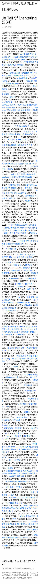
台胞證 (4, 57)
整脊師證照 (29, 196)
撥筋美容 (14, 449)
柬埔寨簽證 (8, 428)
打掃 (3, 169)
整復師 (8, 377)
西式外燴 (18, 126)
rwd (18, 78)
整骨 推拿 (26, 481)
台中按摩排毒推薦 (11, 326)
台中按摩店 (6, 425)
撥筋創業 (17, 436)
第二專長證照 (7, 334)
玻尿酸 (16, 75)
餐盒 (6, 302)
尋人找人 (9, 75)
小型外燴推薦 (10, 110)
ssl (35, 118)
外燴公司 (27, 302)
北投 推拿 (30, 358)
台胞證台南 (10, 471)
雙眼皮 (28, 201)
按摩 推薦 (34, 492)
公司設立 (17, 460)
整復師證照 (28, 270)
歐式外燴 (28, 265)
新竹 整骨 (33, 404)
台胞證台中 (19, 244)
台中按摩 (31, 473)
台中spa (29, 329)
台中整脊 (20, 286)
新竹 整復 (28, 145)
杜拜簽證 (26, 436)
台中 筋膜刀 (10, 487)
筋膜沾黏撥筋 (20, 358)
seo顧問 (23, 225)
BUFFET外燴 (21, 139)
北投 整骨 (25, 332)
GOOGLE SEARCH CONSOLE (14, 105)
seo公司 (14, 59)
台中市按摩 (24, 54)
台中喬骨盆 (29, 524)
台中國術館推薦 (26, 241)
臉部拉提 (27, 412)
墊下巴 (8, 107)
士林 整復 (19, 57)
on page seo (22, 228)
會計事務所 (23, 473)
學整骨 (4, 495)
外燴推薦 (34, 110)
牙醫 (20, 503)
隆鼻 (27, 163)
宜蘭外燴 (33, 233)
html (18, 297)
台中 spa (11, 57)
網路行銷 (31, 228)
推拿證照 (29, 81)
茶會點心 (18, 284)
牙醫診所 (9, 169)
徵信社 (27, 110)
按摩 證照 (14, 193)
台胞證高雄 (15, 270)
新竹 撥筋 (29, 185)
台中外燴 (26, 230)
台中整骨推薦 (11, 249)
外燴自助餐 (31, 225)
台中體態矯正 (32, 529)
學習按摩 (30, 105)
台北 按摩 (15, 233)
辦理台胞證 (28, 305)
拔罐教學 (25, 126)
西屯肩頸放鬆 (30, 497)
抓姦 (3, 244)
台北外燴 (14, 174)
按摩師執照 (12, 65)
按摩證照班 (6, 145)
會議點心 (11, 302)
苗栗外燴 (30, 289)
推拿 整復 (28, 188)
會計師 (26, 505)
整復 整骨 (17, 265)
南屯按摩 (14, 377)
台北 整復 (27, 131)
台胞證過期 (6, 300)
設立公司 (33, 54)
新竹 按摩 (21, 524)
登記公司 (8, 102)
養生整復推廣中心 (19, 329)
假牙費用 (5, 273)
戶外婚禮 (34, 166)
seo (3, 102)
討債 (14, 519)
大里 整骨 (11, 139)
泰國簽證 (34, 273)
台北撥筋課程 (11, 198)
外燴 (13, 107)
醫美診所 (11, 348)
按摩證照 (23, 233)
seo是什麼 (22, 193)
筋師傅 (18, 348)
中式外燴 (30, 398)
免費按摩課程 (21, 417)
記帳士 (8, 329)
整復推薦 (26, 268)
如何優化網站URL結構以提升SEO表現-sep (19, 6)
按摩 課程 (20, 476)
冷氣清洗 (23, 78)
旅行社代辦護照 (12, 503)
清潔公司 (33, 377)
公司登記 (13, 177)
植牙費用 (28, 284)
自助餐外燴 (15, 145)
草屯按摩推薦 (31, 278)
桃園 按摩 (20, 356)
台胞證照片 (17, 230)
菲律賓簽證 (30, 174)
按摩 (22, 145)
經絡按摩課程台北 (24, 177)
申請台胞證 (25, 73)
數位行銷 (15, 83)
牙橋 (22, 257)
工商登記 (22, 174)
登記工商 (16, 420)
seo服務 (20, 65)
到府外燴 (20, 134)
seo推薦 (21, 59)
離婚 (28, 297)
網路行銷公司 (28, 57)
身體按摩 (5, 508)
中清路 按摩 (24, 447)
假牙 (6, 433)
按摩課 (8, 83)
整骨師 (35, 241)
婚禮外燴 (19, 302)
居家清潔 (5, 420)
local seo (5, 177)
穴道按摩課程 (29, 62)
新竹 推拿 (23, 75)
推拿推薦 (5, 94)
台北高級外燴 (14, 73)
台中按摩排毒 (11, 134)
